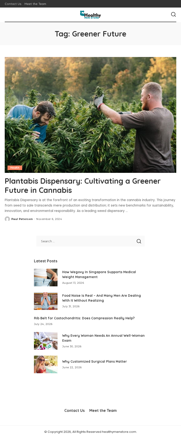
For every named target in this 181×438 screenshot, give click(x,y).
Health (14, 167)
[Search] (173, 15)
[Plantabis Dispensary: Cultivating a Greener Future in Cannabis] (90, 115)
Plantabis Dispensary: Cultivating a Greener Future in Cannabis (83, 185)
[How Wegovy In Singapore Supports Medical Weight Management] (46, 277)
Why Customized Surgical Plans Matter (94, 361)
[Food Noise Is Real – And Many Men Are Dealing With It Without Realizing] (46, 301)
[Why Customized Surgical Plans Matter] (46, 364)
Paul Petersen (22, 219)
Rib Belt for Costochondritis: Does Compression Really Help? (84, 318)
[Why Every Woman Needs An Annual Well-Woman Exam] (46, 341)
